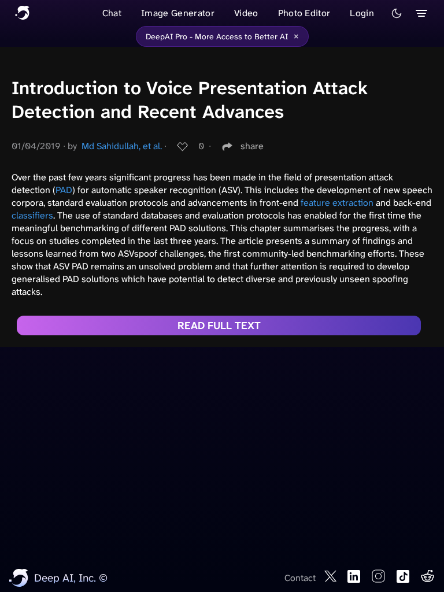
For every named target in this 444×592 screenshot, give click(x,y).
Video (246, 13)
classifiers (32, 215)
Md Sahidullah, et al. (122, 146)
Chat (111, 13)
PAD (64, 190)
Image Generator (177, 13)
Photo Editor (304, 13)
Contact (300, 578)
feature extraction (337, 203)
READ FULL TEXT (219, 325)
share (252, 146)
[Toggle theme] (396, 13)
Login (362, 13)
